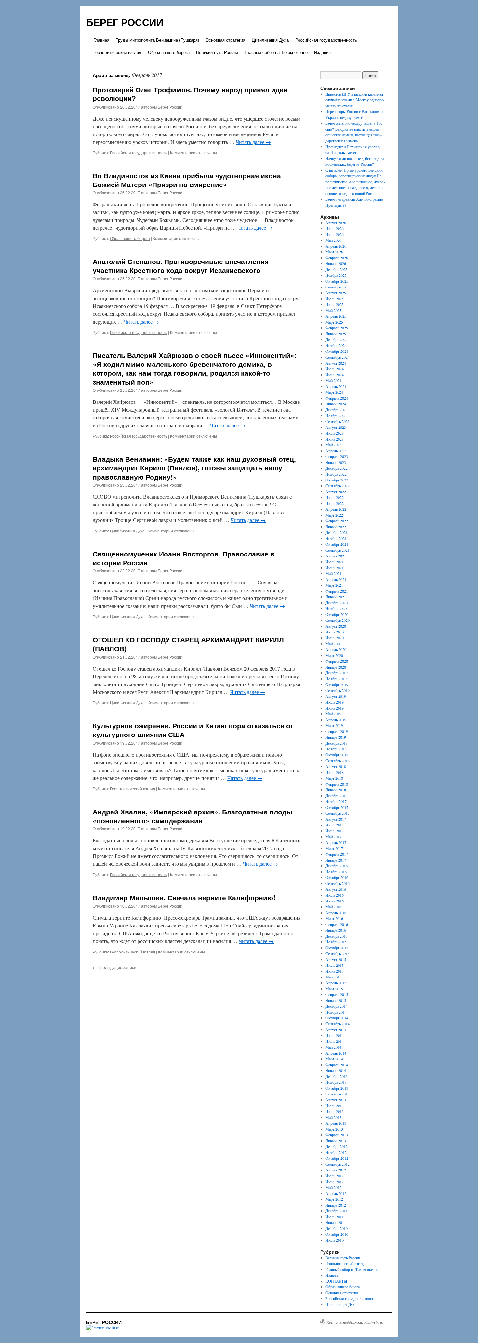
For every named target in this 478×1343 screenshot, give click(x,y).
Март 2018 (334, 778)
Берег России (170, 106)
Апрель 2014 (335, 1052)
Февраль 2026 (336, 257)
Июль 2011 (334, 1216)
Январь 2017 (335, 860)
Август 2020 (335, 626)
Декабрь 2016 (336, 865)
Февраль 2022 (336, 520)
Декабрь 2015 (336, 936)
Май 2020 (333, 643)
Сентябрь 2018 (337, 760)
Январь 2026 (335, 263)
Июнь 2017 (334, 830)
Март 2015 (334, 988)
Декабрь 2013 (336, 1076)
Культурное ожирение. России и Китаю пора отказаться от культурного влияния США (193, 730)
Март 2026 (334, 251)
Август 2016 (335, 889)
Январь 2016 (335, 930)
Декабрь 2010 (336, 1228)
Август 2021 (335, 555)
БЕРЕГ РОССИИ (125, 22)
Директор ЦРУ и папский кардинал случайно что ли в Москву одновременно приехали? (354, 99)
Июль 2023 (334, 433)
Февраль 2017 (336, 854)
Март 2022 (334, 515)
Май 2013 (333, 1117)
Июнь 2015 (334, 971)
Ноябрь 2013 (336, 1082)
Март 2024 (334, 392)
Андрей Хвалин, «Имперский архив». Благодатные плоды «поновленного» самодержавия (192, 816)
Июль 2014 (334, 1035)
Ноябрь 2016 (336, 871)
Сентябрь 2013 (337, 1093)
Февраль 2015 (336, 994)
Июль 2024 (334, 368)
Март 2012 (334, 1199)
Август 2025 (335, 292)
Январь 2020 (335, 667)
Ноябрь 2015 (336, 941)
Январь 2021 (335, 596)
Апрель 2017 (335, 842)
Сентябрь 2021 (337, 550)
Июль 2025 (334, 298)
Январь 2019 (335, 737)
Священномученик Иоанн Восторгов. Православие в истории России (183, 558)
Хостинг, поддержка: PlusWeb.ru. (355, 1321)
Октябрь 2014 (336, 1017)
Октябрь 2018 (336, 754)
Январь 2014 (335, 1070)
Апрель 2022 (335, 509)
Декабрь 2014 (336, 1006)
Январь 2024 (335, 403)
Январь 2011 (335, 1222)
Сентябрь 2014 (337, 1023)
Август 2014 (335, 1029)
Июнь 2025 (334, 304)
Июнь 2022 (334, 503)
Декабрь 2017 (336, 795)
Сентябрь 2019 (337, 690)
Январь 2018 (335, 789)
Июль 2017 (334, 824)
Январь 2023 (335, 462)
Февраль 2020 (336, 661)
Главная (101, 40)
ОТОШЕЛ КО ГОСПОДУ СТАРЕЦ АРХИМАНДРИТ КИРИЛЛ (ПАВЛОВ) (188, 643)
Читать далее (253, 141)
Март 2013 (334, 1129)
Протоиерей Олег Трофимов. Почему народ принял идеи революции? (190, 93)
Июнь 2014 (334, 1041)
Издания (322, 52)
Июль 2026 (334, 228)
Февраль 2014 (336, 1064)
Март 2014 (334, 1058)
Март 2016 (334, 918)
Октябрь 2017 (336, 807)
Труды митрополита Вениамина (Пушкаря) (157, 40)
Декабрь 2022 (336, 468)
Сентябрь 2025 (337, 286)
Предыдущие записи (114, 967)
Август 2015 (335, 959)
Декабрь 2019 (336, 672)
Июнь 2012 (334, 1181)
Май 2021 (333, 573)
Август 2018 (335, 766)
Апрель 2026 (335, 246)
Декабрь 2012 (336, 1146)
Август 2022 (335, 491)
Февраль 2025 (336, 327)
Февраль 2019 (336, 731)
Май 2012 (333, 1187)
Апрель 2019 (335, 719)
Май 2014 (333, 1047)
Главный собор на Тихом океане (276, 52)
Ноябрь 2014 (336, 1012)
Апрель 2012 (335, 1193)
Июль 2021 (334, 561)
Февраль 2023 (336, 456)
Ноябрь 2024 (336, 345)
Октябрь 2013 (336, 1088)
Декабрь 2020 (336, 602)
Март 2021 (334, 585)
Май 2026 (333, 240)
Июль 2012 (334, 1175)
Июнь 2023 (334, 438)
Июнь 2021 (334, 567)
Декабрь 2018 (336, 743)
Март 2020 (334, 655)
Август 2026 (335, 222)
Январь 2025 (335, 333)
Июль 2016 (334, 895)
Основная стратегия (225, 40)
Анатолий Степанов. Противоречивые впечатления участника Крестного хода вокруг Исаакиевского (181, 265)
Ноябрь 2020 (336, 608)
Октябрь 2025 (336, 281)
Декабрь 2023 (336, 409)
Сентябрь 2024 (337, 357)
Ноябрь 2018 (336, 748)
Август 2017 (335, 819)
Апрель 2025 (335, 316)
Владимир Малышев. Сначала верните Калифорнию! (184, 897)
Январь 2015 (335, 1000)
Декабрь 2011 (336, 1210)
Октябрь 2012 (336, 1158)
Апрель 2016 (335, 912)
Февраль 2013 (336, 1134)
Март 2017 (334, 848)
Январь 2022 (335, 526)
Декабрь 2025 (336, 269)
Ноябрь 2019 (336, 678)
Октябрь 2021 (336, 544)
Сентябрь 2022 (337, 485)
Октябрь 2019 (336, 684)
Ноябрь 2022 (336, 474)
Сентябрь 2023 (337, 421)
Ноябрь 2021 (336, 538)
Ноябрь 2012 (336, 1152)
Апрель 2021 (335, 579)
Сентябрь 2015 (337, 953)
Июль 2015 (334, 965)
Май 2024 (333, 380)
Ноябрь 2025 (336, 275)
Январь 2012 (335, 1205)
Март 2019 (334, 725)
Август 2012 (335, 1169)
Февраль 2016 (336, 924)
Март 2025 (334, 322)
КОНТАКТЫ (336, 1281)
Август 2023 (335, 427)
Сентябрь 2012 (337, 1164)
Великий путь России (217, 52)
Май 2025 (333, 310)
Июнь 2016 (334, 900)
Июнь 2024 (334, 374)
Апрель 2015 (335, 982)
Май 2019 (333, 713)
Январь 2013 (335, 1140)
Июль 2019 (334, 702)
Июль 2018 (334, 772)
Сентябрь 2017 (337, 813)
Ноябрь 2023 (336, 415)
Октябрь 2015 (336, 947)
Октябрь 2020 (336, 614)
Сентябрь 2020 (337, 620)
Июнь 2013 (334, 1111)
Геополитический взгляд (117, 52)
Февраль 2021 (336, 591)
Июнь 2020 (334, 637)
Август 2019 (335, 696)
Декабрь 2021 (336, 532)
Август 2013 (335, 1099)
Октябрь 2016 (336, 877)
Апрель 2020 (335, 649)
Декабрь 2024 (336, 339)
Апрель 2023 (335, 450)
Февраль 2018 (336, 784)
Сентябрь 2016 (337, 883)
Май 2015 (333, 976)
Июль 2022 (334, 497)
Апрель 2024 (335, 386)
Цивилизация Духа (270, 40)
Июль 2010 (334, 1240)
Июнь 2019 (334, 707)
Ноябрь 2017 (336, 801)
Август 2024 (335, 362)
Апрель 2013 (335, 1123)
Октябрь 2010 (336, 1234)
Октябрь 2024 (336, 351)
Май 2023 (333, 444)
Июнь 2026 (334, 234)
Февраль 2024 (336, 398)
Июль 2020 (334, 631)
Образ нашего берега (169, 52)
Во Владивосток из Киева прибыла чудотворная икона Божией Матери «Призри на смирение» (187, 180)
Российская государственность (326, 40)
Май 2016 (333, 906)
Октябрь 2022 (336, 479)
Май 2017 (333, 836)
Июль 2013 (334, 1105)
